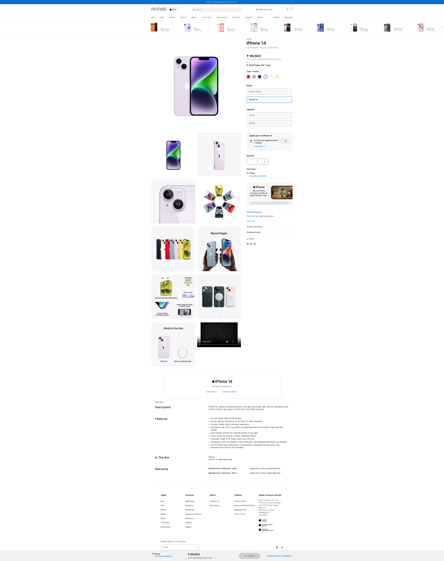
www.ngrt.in (263, 515)
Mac (162, 501)
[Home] (159, 9)
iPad (162, 505)
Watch (163, 514)
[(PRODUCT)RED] (248, 77)
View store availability (258, 176)
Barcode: (263, 48)
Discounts (189, 518)
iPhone (163, 510)
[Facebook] (248, 244)
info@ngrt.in (264, 512)
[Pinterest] (255, 244)
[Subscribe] (196, 547)
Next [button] (291, 2)
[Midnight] (259, 77)
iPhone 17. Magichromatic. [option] (222, 2)
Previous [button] (152, 2)
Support (188, 527)
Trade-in (188, 523)
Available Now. (232, 2)
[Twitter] (251, 244)
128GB (252, 115)
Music (163, 518)
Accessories (166, 527)
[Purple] (265, 77)
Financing (250, 221)
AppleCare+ (190, 501)
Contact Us (214, 501)
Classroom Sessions (193, 514)
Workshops (189, 510)
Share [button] (251, 239)
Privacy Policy (240, 501)
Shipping (260, 59)
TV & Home (165, 523)
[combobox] (216, 10)
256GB (252, 123)
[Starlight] (271, 77)
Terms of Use (239, 514)
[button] (153, 17)
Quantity (250, 156)
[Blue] (254, 77)
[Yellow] (277, 77)
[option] (164, 27)
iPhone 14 (253, 100)
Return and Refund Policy (244, 505)
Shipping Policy (240, 510)
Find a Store (215, 505)
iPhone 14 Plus (255, 92)
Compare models (229, 392)
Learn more (211, 392)
